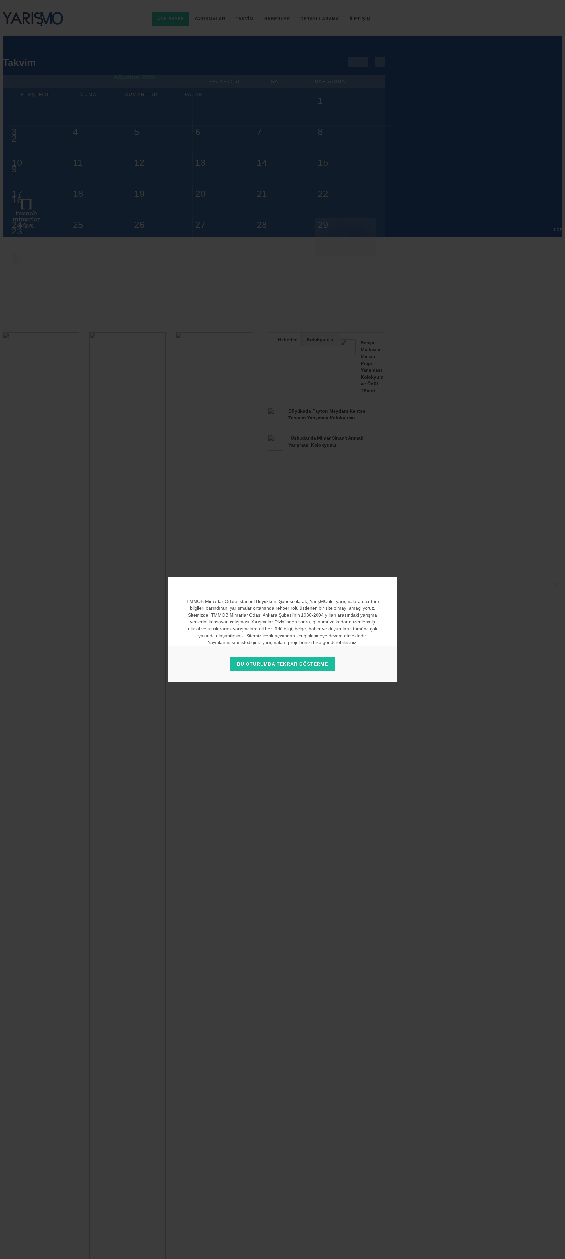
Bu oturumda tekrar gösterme (282, 664)
